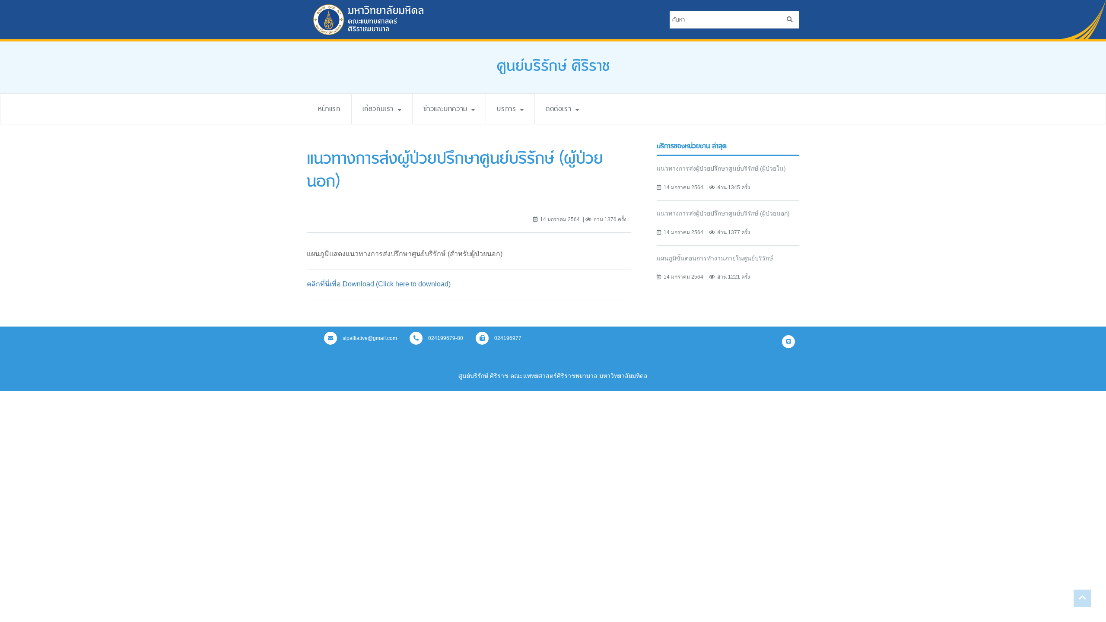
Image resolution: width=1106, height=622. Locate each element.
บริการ (508, 108)
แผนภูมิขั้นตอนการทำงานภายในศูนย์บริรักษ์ (715, 258)
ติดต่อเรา (560, 108)
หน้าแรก (329, 108)
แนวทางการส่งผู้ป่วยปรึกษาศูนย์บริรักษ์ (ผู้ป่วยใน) (721, 168)
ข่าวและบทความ (447, 108)
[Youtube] (788, 341)
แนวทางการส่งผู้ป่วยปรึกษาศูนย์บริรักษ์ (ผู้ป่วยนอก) (723, 213)
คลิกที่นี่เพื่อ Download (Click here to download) (379, 284)
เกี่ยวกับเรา (379, 108)
